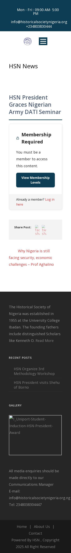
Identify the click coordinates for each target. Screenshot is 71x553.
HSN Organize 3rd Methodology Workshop (34, 371)
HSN (36, 540)
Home (22, 526)
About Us (42, 526)
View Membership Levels (35, 180)
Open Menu (43, 41)
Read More (45, 340)
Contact (35, 533)
